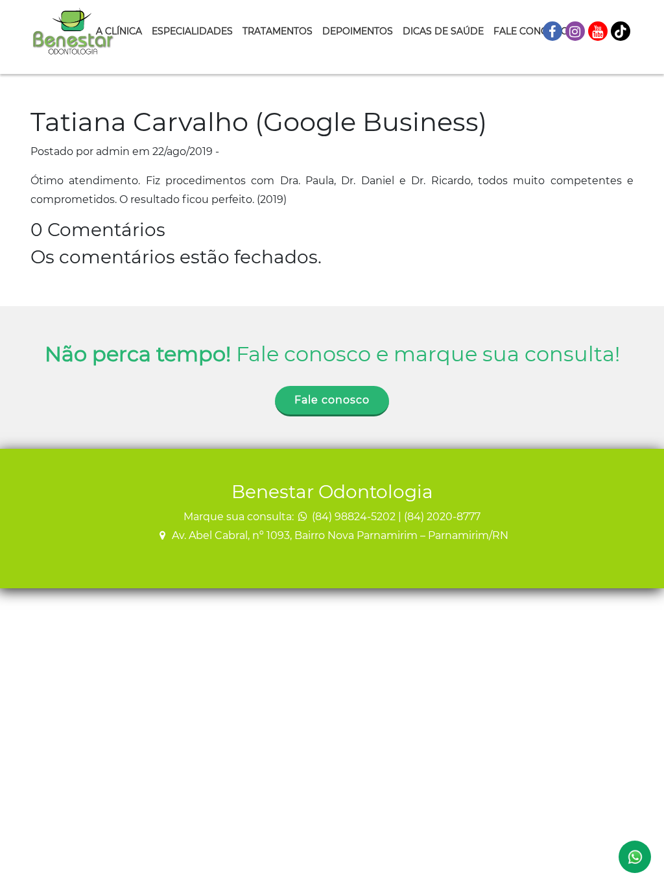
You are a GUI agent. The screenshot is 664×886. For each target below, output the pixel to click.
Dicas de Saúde (443, 31)
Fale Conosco (531, 31)
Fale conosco (332, 400)
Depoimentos (357, 31)
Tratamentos (278, 31)
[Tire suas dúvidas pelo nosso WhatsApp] (635, 857)
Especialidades (192, 31)
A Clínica (119, 31)
